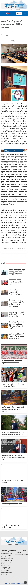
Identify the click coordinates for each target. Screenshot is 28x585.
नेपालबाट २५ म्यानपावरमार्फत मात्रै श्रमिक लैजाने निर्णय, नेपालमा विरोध (17, 292)
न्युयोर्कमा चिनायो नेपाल (12, 504)
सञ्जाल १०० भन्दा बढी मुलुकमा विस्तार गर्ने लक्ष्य (17, 282)
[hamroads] (14, 150)
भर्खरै (3, 263)
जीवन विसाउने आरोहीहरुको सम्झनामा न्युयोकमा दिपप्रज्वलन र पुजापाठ (13, 409)
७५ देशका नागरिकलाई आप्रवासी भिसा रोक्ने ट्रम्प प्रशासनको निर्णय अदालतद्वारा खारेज (16, 303)
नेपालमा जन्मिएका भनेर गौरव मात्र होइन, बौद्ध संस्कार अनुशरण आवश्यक (17, 336)
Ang (6, 35)
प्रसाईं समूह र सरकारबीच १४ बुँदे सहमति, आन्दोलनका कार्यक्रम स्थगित (17, 314)
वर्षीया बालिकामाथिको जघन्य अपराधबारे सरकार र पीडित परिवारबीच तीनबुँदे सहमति (16, 325)
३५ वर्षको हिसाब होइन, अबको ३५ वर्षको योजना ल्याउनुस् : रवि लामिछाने (17, 272)
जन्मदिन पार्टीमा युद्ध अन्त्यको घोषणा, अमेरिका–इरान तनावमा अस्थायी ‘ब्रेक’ (13, 458)
